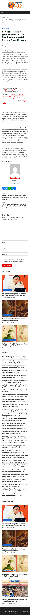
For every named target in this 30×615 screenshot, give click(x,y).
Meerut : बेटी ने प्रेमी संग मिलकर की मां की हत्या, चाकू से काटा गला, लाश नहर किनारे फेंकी (14, 424)
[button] (2, 12)
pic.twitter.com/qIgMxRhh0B (12, 98)
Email (4, 248)
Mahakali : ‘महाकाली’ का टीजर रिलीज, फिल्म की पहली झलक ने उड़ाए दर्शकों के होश (13, 320)
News (4, 28)
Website (4, 254)
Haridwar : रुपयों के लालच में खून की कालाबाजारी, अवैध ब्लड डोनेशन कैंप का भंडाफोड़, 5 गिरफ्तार (15, 466)
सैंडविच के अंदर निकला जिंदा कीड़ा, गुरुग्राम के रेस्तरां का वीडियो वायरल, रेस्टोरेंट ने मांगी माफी (14, 345)
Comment (5, 222)
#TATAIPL (13, 96)
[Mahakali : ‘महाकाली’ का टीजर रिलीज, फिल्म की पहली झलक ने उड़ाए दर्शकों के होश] (15, 308)
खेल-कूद (7, 28)
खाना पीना (9, 340)
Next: (14, 205)
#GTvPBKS (6, 96)
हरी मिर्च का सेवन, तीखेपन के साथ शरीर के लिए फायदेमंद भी (14, 390)
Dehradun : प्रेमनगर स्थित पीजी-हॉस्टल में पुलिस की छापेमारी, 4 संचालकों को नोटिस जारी (13, 400)
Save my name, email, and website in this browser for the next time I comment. (15, 260)
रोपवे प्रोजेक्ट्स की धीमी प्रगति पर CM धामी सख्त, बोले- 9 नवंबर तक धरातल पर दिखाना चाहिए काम (14, 294)
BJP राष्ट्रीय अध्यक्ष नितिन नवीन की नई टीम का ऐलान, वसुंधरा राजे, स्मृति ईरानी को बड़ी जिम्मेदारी (15, 475)
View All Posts (15, 184)
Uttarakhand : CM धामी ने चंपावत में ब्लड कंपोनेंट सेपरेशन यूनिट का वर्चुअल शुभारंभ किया (14, 419)
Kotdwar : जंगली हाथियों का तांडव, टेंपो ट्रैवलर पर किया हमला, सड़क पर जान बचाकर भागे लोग (14, 471)
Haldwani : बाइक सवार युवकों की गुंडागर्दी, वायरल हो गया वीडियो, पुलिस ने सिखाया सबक (14, 495)
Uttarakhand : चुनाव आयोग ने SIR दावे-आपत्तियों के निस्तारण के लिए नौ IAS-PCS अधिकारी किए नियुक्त (15, 395)
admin (4, 297)
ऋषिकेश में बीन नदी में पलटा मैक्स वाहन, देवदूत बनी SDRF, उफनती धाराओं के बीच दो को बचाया (14, 461)
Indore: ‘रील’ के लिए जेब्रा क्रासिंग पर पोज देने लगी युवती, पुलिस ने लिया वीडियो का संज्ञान (14, 376)
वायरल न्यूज (14, 340)
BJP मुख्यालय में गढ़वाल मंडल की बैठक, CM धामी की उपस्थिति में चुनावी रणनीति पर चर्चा (13, 451)
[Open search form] (27, 12)
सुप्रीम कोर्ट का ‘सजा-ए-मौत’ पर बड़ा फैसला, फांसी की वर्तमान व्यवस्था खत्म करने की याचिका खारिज (15, 456)
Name (4, 243)
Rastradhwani (6, 44)
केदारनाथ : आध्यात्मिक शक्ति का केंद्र (10, 428)
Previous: (14, 196)
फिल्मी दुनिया (9, 315)
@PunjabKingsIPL (10, 90)
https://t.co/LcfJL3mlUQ (18, 94)
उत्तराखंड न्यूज (9, 289)
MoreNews (23, 611)
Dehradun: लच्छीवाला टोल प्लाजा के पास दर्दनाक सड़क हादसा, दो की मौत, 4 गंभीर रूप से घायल (13, 437)
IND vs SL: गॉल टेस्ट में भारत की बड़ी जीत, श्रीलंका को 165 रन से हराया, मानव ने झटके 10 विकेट (14, 442)
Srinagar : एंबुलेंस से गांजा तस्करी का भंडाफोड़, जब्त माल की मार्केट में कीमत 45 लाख (14, 600)
